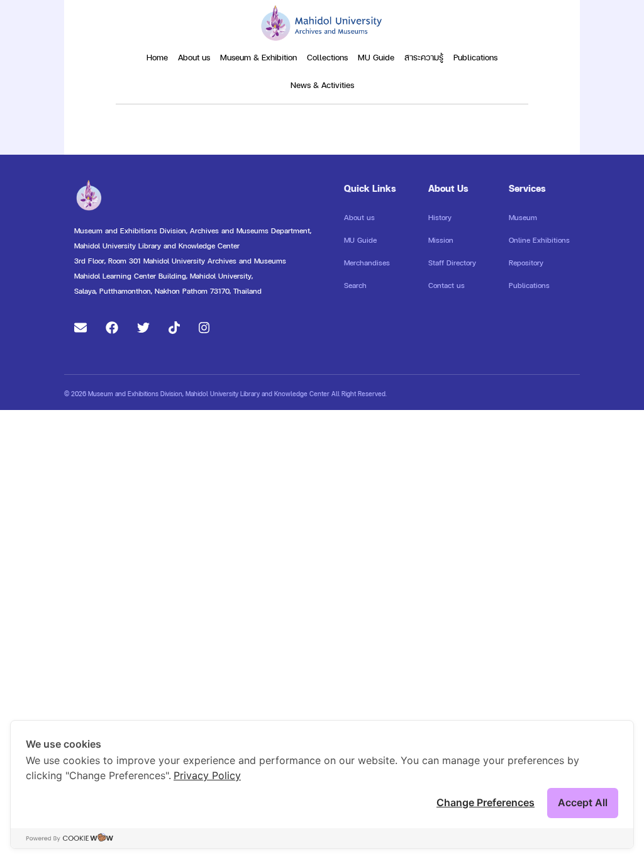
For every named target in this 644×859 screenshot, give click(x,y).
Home (157, 57)
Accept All (583, 802)
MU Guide (376, 57)
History (440, 218)
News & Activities (322, 85)
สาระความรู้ (423, 57)
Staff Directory (452, 263)
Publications (475, 57)
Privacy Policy (207, 775)
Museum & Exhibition (258, 57)
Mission (440, 240)
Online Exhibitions (539, 240)
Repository (526, 263)
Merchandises (367, 263)
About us (194, 57)
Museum (523, 218)
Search (355, 285)
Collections (327, 57)
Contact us (446, 285)
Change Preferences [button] (485, 802)
